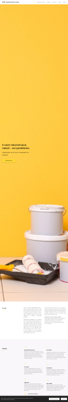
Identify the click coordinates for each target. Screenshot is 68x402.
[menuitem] (34, 2)
